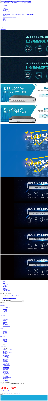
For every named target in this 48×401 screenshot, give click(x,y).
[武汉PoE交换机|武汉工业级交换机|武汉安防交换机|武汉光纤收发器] (24, 2)
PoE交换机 (5, 284)
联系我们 (5, 313)
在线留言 (5, 310)
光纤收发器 (5, 289)
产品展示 (2, 315)
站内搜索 (5, 341)
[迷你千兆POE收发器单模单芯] (12, 295)
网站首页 (5, 8)
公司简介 (5, 309)
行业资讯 (5, 332)
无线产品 (5, 286)
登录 (4, 5)
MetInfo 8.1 (8, 393)
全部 (4, 14)
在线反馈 (5, 311)
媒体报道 (5, 331)
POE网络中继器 (6, 290)
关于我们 (2, 305)
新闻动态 (2, 328)
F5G (4, 283)
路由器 (4, 288)
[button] (2, 29)
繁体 (2, 394)
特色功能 (2, 336)
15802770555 (3, 346)
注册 (6, 5)
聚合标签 (5, 340)
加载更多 (2, 302)
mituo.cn (18, 393)
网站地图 (5, 339)
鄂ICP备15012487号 (4, 390)
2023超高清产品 (6, 307)
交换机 (4, 285)
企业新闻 (5, 333)
